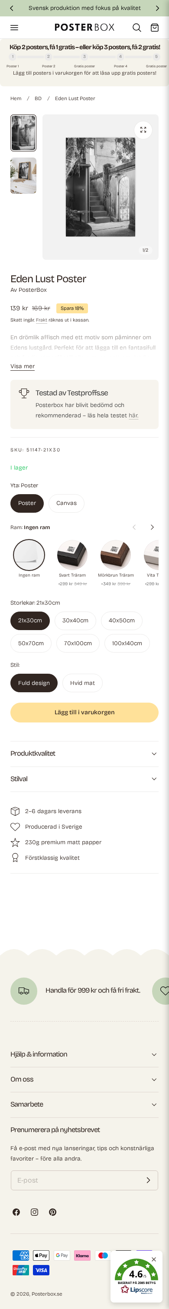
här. (133, 415)
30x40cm (75, 620)
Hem (15, 98)
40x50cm (122, 620)
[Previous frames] (133, 527)
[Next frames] (152, 527)
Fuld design (34, 683)
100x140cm (127, 643)
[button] (14, 27)
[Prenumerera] (148, 1180)
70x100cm (78, 643)
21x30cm (30, 620)
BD (38, 98)
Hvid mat (82, 683)
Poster (27, 503)
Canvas (66, 503)
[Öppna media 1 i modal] (143, 130)
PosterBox (33, 289)
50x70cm (31, 643)
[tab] (23, 132)
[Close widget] (154, 1259)
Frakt (41, 320)
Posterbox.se (47, 1294)
